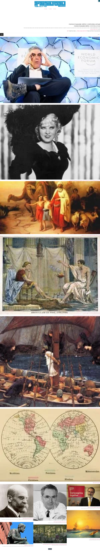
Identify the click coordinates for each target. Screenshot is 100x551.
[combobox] (52, 34)
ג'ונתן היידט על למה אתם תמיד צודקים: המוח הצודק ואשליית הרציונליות (89, 104)
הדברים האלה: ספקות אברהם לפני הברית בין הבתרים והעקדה (91, 235)
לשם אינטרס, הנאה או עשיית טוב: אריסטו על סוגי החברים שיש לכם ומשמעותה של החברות (86, 315)
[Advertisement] (50, 15)
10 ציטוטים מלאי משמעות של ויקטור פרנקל (60, 521)
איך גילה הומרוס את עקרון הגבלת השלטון (94, 408)
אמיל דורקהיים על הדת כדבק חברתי (28, 518)
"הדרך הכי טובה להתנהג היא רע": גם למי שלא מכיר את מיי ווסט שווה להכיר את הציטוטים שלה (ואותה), (84, 180)
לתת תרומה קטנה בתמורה (82, 30)
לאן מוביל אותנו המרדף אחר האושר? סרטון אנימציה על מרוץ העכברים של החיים (55, 544)
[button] (50, 549)
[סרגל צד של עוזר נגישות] (99, 1)
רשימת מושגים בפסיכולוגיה (94, 29)
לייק (68, 30)
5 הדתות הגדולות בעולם (96, 482)
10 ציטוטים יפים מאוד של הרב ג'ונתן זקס (94, 507)
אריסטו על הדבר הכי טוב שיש (29, 545)
